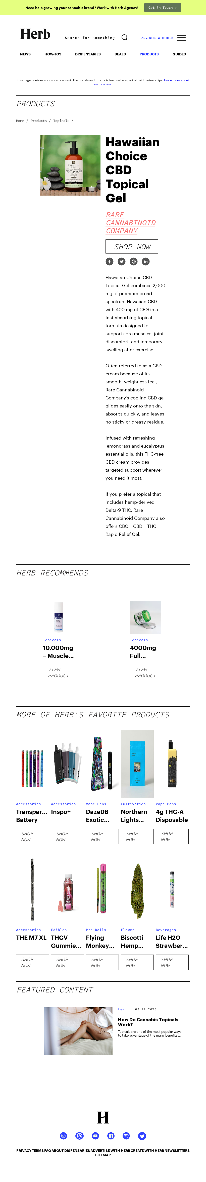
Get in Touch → (162, 7)
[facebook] (110, 262)
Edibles (59, 929)
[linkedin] (146, 262)
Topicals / (63, 121)
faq (47, 1150)
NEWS (25, 54)
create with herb (147, 1150)
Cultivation (133, 804)
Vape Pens (96, 804)
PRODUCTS (149, 54)
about (58, 1150)
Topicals (52, 640)
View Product (58, 672)
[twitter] (122, 262)
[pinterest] (134, 262)
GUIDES (179, 54)
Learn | (125, 1009)
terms (38, 1150)
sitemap (103, 1155)
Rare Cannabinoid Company (130, 222)
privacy (23, 1150)
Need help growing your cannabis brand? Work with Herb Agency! (81, 8)
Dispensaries (88, 54)
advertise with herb (157, 37)
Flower (127, 929)
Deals (120, 54)
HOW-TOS (52, 54)
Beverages (166, 929)
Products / (41, 121)
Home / (22, 121)
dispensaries (77, 1150)
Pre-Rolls (96, 929)
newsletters (177, 1150)
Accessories (28, 804)
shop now (132, 246)
